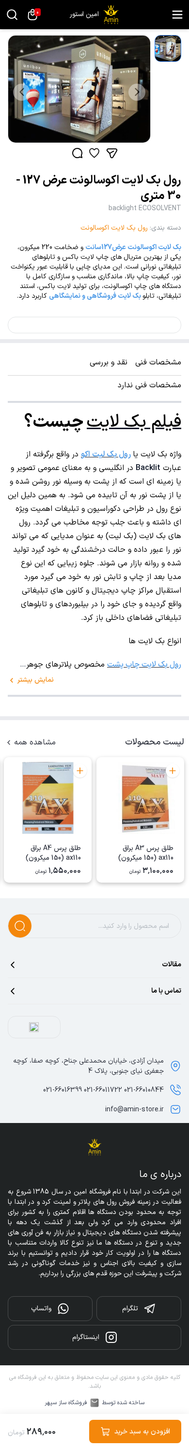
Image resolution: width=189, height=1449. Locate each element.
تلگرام (130, 1309)
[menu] (177, 14)
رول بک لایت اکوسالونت (114, 228)
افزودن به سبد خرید (142, 1432)
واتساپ (41, 1309)
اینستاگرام (85, 1337)
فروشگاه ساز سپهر (66, 1402)
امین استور (84, 14)
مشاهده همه (35, 742)
